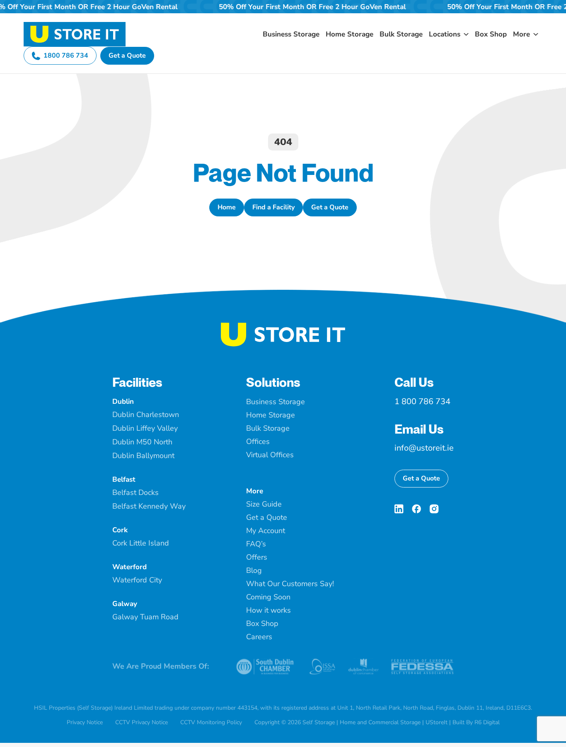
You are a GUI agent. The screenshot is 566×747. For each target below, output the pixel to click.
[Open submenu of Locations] (464, 34)
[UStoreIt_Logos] (75, 25)
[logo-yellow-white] (283, 325)
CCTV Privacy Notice (141, 722)
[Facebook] (416, 509)
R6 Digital (487, 722)
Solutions (273, 382)
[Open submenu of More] (534, 34)
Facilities (137, 382)
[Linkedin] (399, 509)
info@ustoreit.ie (424, 448)
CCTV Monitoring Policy (211, 722)
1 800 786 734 (422, 401)
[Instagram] (434, 509)
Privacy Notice (85, 722)
